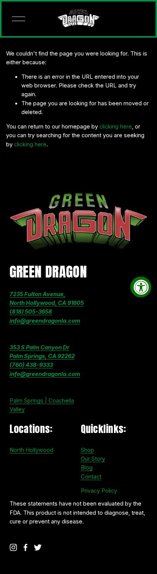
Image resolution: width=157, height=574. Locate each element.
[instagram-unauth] (13, 547)
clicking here (115, 126)
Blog (87, 467)
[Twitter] (38, 547)
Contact (91, 476)
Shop (87, 450)
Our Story (93, 458)
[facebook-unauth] (25, 547)
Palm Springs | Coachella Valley (42, 405)
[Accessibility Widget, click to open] (140, 287)
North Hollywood (31, 450)
